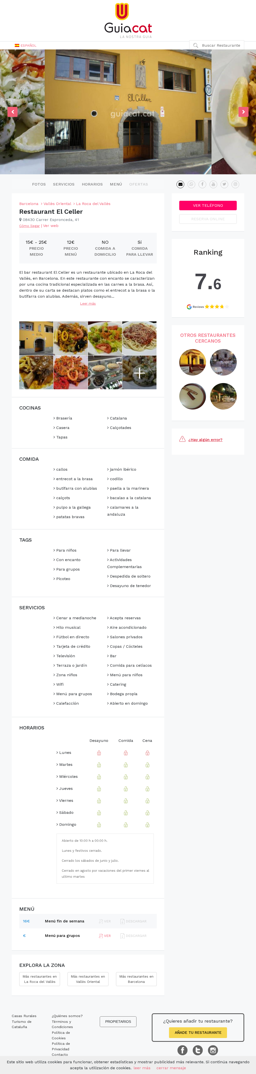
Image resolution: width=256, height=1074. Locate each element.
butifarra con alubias (76, 488)
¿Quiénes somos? (67, 1016)
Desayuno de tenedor (130, 585)
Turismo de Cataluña (22, 1024)
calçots (62, 497)
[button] (26, 45)
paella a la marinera (129, 488)
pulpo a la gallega (73, 507)
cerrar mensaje (171, 1068)
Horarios (92, 184)
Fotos (39, 184)
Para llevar (120, 550)
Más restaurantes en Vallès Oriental (88, 979)
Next (243, 112)
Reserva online (208, 218)
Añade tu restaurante (198, 1032)
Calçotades (120, 427)
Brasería (63, 418)
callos (61, 469)
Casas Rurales (24, 1016)
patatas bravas (69, 516)
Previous (13, 112)
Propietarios (118, 1022)
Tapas (61, 437)
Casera (62, 427)
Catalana (118, 418)
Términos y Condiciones (62, 1024)
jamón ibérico (122, 469)
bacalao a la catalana (130, 497)
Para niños (65, 550)
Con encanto (67, 559)
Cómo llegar (29, 226)
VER (107, 936)
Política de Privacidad (61, 1046)
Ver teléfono (208, 205)
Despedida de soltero (129, 576)
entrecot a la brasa (74, 478)
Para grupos (67, 569)
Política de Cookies (61, 1035)
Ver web (50, 225)
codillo (116, 478)
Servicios (63, 184)
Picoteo (62, 578)
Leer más (88, 303)
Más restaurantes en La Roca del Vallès (39, 979)
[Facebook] (202, 184)
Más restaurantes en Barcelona (136, 979)
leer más (142, 1068)
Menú (116, 184)
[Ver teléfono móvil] (191, 184)
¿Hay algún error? (205, 439)
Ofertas (138, 184)
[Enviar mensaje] (180, 184)
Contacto (60, 1055)
